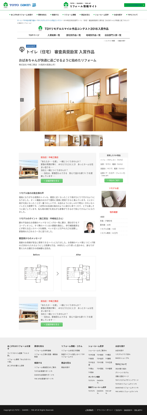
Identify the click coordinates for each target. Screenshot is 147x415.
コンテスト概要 (110, 41)
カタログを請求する (134, 5)
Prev (22, 100)
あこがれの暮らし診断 (15, 365)
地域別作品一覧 (93, 35)
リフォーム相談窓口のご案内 (45, 367)
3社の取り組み (120, 369)
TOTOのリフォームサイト (125, 384)
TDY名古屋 (91, 363)
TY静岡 (108, 358)
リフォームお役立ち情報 (70, 350)
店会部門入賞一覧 (113, 35)
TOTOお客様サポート (42, 371)
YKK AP (108, 391)
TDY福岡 (108, 368)
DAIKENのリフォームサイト (126, 388)
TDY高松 (100, 368)
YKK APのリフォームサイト (125, 391)
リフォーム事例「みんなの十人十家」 (19, 360)
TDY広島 (108, 362)
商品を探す (65, 367)
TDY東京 (100, 355)
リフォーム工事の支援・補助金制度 (46, 355)
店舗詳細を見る (52, 180)
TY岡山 (91, 368)
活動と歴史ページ (122, 376)
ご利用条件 (89, 410)
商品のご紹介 (114, 180)
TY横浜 (108, 355)
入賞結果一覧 (54, 35)
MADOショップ (121, 358)
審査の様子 (121, 41)
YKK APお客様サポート (43, 379)
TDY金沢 (100, 358)
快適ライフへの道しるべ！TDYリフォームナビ (73, 355)
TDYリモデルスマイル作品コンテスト (49, 20)
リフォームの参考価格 (42, 350)
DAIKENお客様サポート (43, 375)
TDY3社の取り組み (29, 20)
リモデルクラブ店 (122, 354)
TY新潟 (91, 358)
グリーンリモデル (122, 372)
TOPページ (34, 35)
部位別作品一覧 (73, 35)
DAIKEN (100, 380)
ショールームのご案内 (96, 350)
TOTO (90, 380)
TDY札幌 (91, 355)
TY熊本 (91, 372)
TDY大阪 (100, 362)
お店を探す (119, 350)
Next (125, 100)
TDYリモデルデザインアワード (127, 380)
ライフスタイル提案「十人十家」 (18, 354)
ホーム (19, 20)
